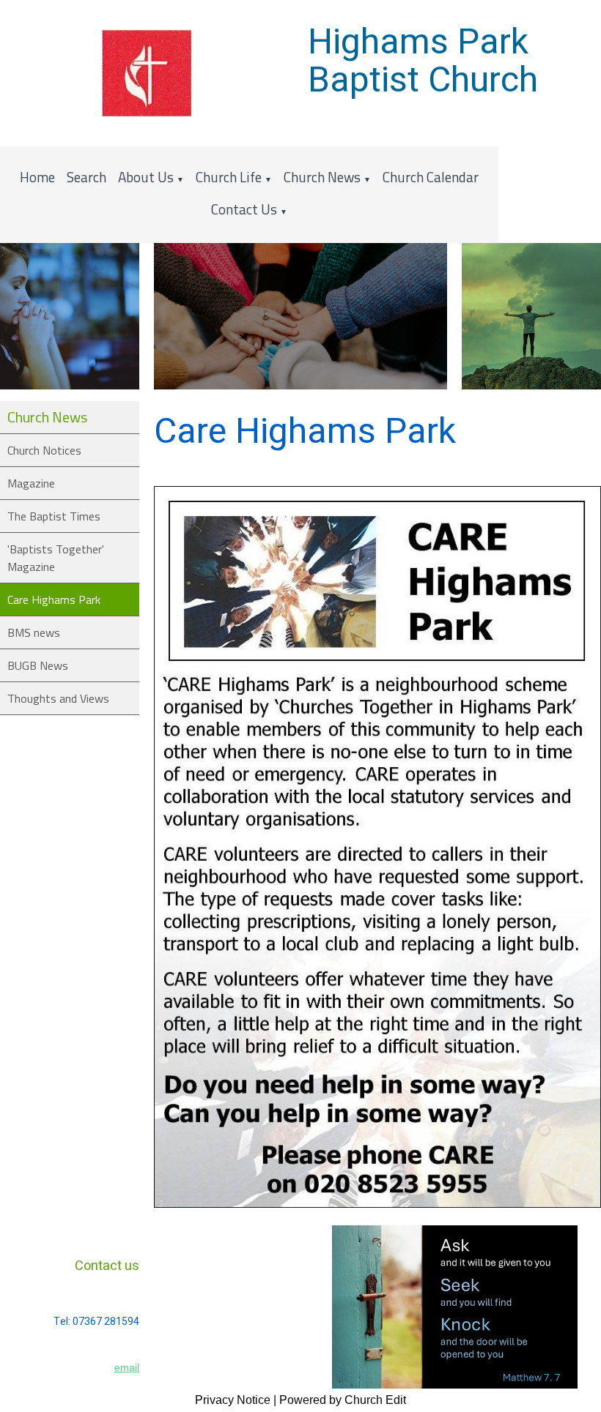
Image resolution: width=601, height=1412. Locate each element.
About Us (146, 176)
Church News (322, 176)
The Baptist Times (53, 516)
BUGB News (37, 665)
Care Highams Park (53, 599)
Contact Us (244, 209)
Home (37, 176)
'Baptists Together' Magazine (55, 557)
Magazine (31, 483)
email (126, 1367)
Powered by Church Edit (342, 1400)
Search (86, 176)
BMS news (33, 632)
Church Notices (44, 450)
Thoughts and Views (58, 698)
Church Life (229, 176)
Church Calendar (431, 176)
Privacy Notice (232, 1400)
